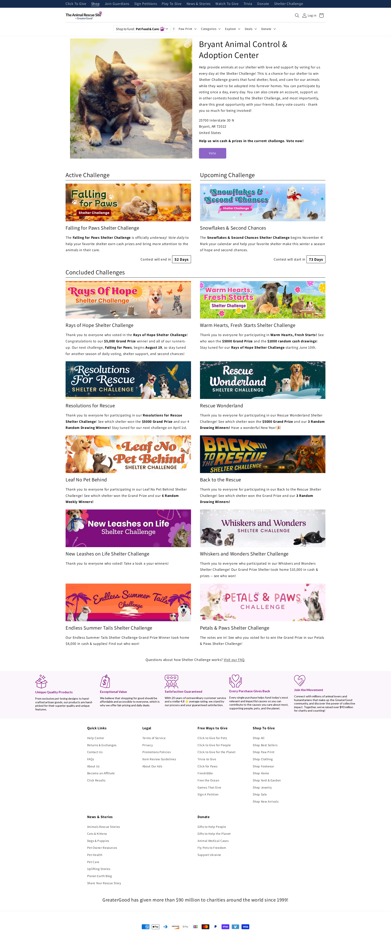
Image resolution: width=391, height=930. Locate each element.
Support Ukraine (209, 855)
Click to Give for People (214, 745)
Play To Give (171, 4)
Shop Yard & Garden (267, 780)
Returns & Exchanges (102, 745)
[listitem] (128, 223)
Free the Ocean (208, 780)
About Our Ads (152, 766)
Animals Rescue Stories (103, 827)
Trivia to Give (207, 759)
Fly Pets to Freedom (212, 848)
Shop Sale (260, 794)
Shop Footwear (263, 766)
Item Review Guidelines (159, 759)
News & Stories (199, 4)
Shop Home (261, 773)
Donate (263, 4)
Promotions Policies (156, 752)
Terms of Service (154, 738)
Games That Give (209, 787)
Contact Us (95, 752)
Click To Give (76, 4)
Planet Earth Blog (99, 876)
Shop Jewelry (262, 787)
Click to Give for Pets (212, 738)
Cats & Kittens (97, 833)
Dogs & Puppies (98, 841)
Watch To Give (227, 4)
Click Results (96, 780)
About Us (93, 766)
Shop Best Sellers (265, 745)
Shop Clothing (263, 759)
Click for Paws (207, 766)
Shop (95, 4)
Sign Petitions (145, 4)
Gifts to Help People (212, 827)
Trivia (248, 4)
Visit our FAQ (234, 659)
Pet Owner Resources (102, 848)
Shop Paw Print (263, 752)
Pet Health (94, 855)
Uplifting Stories (98, 869)
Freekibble (205, 773)
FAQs (90, 759)
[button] (297, 15)
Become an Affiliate (101, 773)
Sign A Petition (208, 794)
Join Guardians (117, 4)
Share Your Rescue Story (104, 883)
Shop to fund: (137, 29)
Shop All (258, 738)
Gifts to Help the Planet (214, 833)
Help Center (95, 738)
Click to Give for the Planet (216, 752)
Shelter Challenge (288, 4)
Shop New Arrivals (265, 801)
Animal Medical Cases (213, 841)
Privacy (147, 745)
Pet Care (93, 862)
